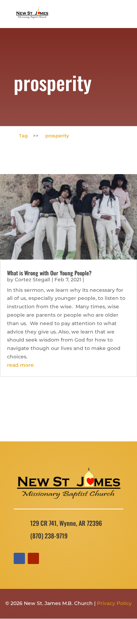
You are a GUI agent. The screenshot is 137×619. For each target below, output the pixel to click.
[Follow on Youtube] (33, 558)
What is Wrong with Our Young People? (49, 273)
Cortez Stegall (32, 279)
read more (20, 365)
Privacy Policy (114, 603)
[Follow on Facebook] (19, 558)
